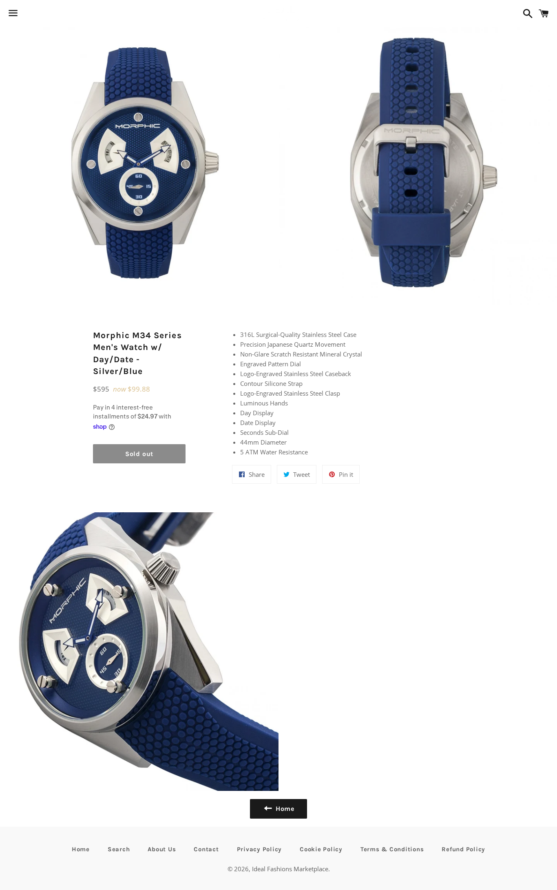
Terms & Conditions (392, 849)
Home (81, 849)
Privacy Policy (259, 849)
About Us (162, 849)
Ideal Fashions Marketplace (290, 869)
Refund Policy (463, 849)
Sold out (139, 454)
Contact (206, 849)
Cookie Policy (321, 849)
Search (119, 849)
